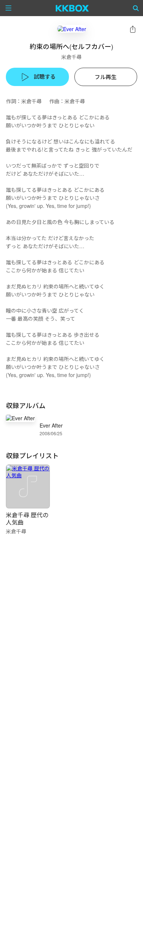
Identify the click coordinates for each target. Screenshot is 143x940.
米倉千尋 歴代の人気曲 (27, 518)
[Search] (136, 8)
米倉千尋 (71, 56)
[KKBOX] (72, 8)
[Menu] (8, 8)
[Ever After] (71, 29)
